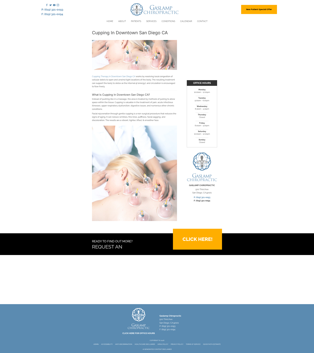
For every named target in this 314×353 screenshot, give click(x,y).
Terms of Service (193, 344)
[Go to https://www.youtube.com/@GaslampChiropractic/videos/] (54, 5)
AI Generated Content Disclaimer (157, 349)
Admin (96, 344)
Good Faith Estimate (212, 344)
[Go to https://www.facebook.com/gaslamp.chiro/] (47, 5)
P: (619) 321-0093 (52, 9)
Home (110, 21)
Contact (202, 21)
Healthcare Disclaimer (145, 344)
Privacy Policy (177, 344)
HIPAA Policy (162, 344)
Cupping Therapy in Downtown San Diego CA (113, 76)
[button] (197, 239)
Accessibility (107, 344)
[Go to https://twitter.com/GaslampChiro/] (50, 5)
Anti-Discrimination (123, 344)
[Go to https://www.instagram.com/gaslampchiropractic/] (58, 5)
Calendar (186, 21)
